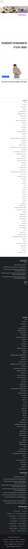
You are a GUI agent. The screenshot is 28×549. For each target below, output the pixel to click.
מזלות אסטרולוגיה (22, 205)
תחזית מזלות (12, 530)
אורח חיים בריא (23, 107)
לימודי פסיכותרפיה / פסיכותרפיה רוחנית (18, 171)
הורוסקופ (24, 136)
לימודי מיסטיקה (23, 169)
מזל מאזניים (23, 192)
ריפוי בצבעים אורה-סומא (21, 243)
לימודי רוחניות (23, 174)
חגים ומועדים (23, 149)
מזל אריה (24, 180)
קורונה (24, 230)
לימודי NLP (24, 162)
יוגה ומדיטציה (23, 156)
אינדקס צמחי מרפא (22, 111)
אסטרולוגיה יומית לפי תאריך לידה (20, 513)
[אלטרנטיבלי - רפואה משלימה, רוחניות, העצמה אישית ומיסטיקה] (21, 15)
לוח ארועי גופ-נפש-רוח (21, 160)
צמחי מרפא (24, 223)
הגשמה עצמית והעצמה (21, 131)
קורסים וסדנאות (23, 232)
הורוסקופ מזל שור (23, 528)
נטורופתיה (16, 539)
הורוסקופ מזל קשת (13, 525)
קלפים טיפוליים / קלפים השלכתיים (19, 236)
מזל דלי (24, 187)
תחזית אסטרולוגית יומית (21, 530)
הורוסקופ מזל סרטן (12, 523)
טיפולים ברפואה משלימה (21, 154)
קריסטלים (24, 238)
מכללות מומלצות (23, 214)
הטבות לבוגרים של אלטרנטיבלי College (18, 147)
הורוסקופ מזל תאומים (14, 528)
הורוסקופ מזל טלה (14, 521)
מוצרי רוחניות (23, 178)
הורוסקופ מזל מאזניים (22, 523)
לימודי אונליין (23, 165)
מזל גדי (24, 185)
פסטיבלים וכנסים (22, 218)
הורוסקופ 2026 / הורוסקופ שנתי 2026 (18, 138)
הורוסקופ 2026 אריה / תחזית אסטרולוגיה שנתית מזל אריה (14, 492)
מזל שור (24, 200)
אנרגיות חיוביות (23, 116)
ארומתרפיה (24, 122)
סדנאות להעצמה (22, 216)
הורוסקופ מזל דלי (23, 521)
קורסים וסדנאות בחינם (21, 234)
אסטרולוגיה (23, 118)
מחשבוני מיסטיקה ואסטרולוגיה (20, 207)
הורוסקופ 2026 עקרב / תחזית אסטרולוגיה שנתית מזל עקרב (14, 500)
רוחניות (24, 241)
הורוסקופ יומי (23, 140)
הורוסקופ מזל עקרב (22, 525)
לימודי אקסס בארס (22, 167)
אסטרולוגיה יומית (16, 511)
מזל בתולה (24, 183)
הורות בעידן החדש (22, 145)
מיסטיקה (24, 212)
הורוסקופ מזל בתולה (22, 518)
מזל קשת (24, 198)
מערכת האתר (23, 79)
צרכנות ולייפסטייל (22, 225)
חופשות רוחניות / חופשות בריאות (19, 151)
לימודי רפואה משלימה (22, 176)
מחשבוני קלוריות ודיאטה (21, 209)
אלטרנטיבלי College (22, 113)
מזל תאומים (24, 203)
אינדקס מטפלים (21, 544)
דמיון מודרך (24, 129)
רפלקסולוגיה (23, 250)
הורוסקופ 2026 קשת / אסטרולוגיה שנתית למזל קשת (15, 503)
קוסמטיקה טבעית (22, 227)
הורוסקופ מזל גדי (13, 518)
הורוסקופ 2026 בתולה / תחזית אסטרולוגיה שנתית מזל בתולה (14, 494)
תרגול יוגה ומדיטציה (22, 252)
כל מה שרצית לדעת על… (21, 158)
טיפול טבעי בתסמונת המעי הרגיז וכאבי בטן (14, 82)
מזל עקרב (24, 196)
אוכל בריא (24, 104)
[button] (2, 2)
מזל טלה (24, 189)
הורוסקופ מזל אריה (12, 516)
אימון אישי (24, 109)
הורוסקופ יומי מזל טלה (22, 516)
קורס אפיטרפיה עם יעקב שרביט (20, 264)
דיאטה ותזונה (23, 127)
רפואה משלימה (23, 245)
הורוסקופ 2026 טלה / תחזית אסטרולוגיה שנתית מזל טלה (14, 267)
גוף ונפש (24, 124)
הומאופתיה (24, 133)
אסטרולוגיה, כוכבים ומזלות (21, 120)
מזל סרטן (24, 194)
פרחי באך (24, 221)
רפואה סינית (23, 247)
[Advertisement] (14, 300)
